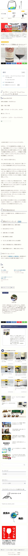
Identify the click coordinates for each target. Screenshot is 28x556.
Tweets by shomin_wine (8, 504)
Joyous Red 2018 (10, 79)
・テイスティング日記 (9, 549)
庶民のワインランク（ (10, 85)
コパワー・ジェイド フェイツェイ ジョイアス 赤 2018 (15, 76)
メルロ (13, 287)
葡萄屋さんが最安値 (13, 256)
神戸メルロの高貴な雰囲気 (19, 270)
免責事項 (18, 552)
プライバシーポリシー (11, 552)
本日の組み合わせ (9, 82)
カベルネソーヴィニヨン (6, 287)
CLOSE (23, 72)
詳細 (18, 85)
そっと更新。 (4, 270)
